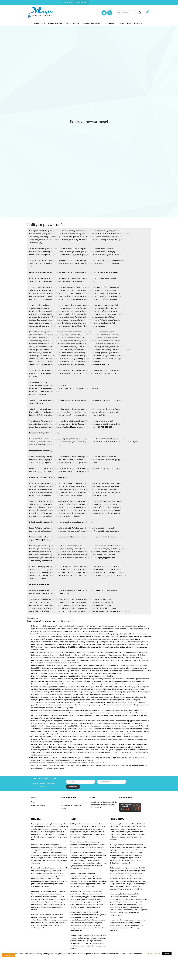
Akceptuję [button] (167, 954)
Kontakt (63, 808)
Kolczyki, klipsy (39, 23)
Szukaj (138, 13)
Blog (32, 802)
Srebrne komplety (72, 23)
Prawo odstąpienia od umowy (71, 805)
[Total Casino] (32, 618)
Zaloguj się (68, 2)
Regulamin (64, 802)
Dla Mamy (138, 23)
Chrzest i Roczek (125, 23)
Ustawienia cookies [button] (152, 953)
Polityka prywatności (38, 805)
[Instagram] (109, 12)
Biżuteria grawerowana (91, 23)
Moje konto (82, 2)
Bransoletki (109, 23)
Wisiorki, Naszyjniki (55, 23)
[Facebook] (104, 12)
